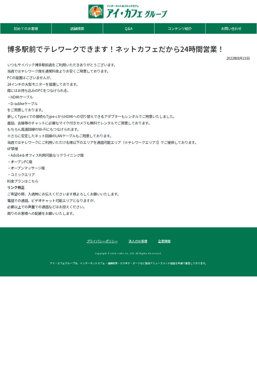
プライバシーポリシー (102, 241)
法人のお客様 (137, 241)
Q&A (129, 28)
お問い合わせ (231, 28)
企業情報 (164, 241)
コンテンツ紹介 (180, 28)
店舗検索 (77, 28)
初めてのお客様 (26, 28)
